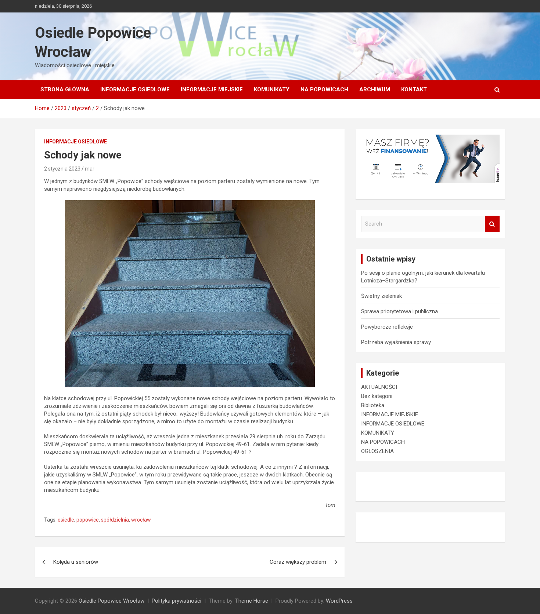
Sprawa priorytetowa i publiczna (399, 311)
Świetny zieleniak (381, 296)
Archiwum (374, 89)
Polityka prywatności (176, 600)
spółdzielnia (115, 520)
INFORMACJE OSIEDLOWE (135, 89)
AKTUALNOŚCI (379, 387)
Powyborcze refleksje (387, 327)
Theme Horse (251, 600)
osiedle (66, 520)
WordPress (339, 600)
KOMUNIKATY (271, 89)
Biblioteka (372, 405)
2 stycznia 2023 (62, 169)
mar (89, 169)
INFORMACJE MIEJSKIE (212, 89)
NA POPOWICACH (324, 89)
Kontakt (414, 89)
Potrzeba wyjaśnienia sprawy (396, 342)
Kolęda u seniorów (75, 562)
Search (492, 224)
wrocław (141, 520)
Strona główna (64, 89)
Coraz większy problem (298, 562)
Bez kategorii (376, 396)
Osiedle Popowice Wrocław (111, 600)
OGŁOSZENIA (377, 451)
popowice (87, 520)
